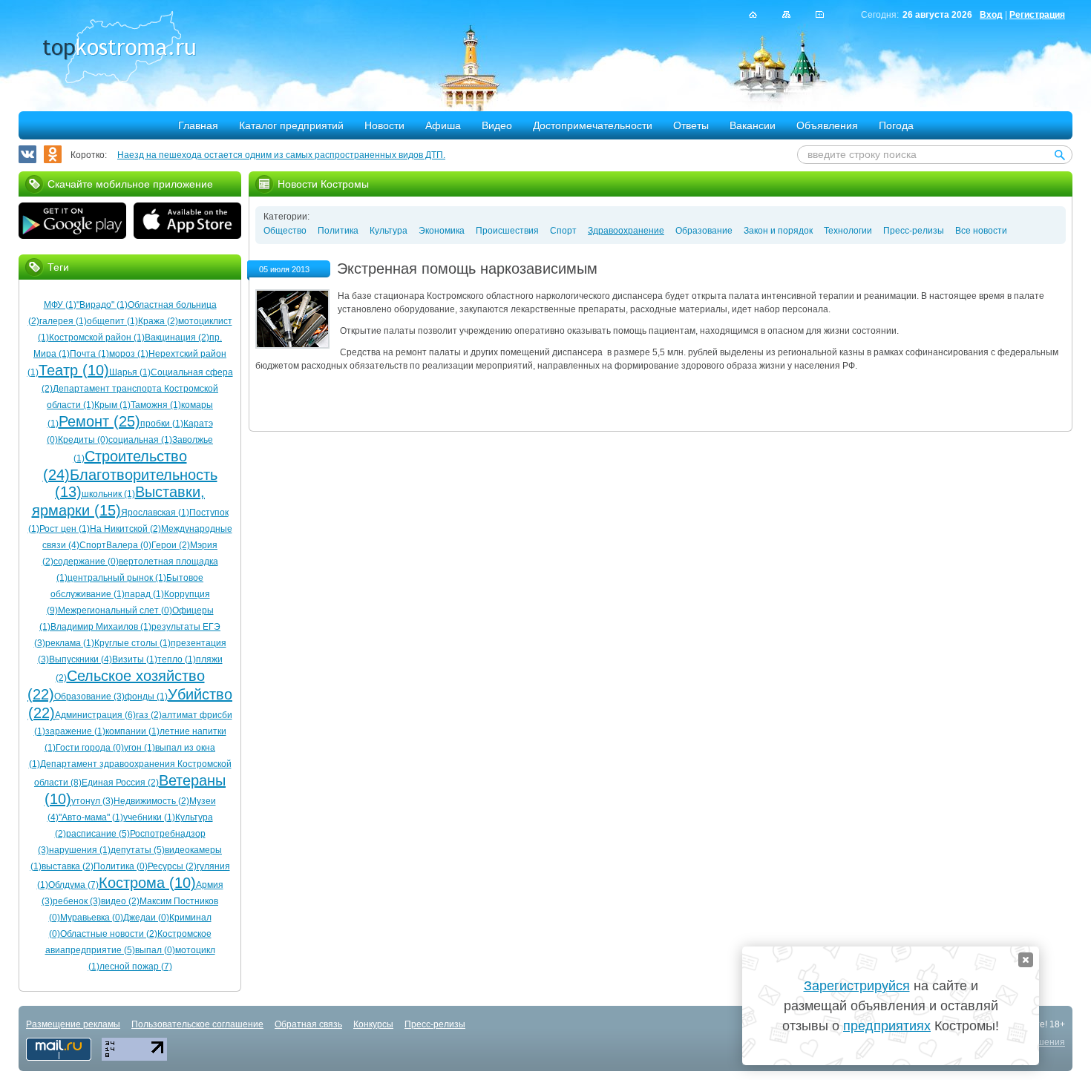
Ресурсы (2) (172, 866)
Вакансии (753, 125)
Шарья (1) (130, 372)
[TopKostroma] (753, 14)
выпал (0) (155, 950)
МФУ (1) (60, 305)
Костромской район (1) (97, 337)
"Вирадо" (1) (102, 305)
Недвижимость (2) (151, 801)
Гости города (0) (90, 747)
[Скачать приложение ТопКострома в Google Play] (72, 222)
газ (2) (149, 715)
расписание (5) (98, 834)
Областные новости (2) (108, 934)
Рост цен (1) (64, 529)
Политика (338, 230)
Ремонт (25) (99, 421)
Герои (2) (170, 545)
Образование (704, 230)
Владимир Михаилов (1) (100, 627)
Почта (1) (89, 354)
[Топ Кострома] (119, 49)
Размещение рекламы (73, 1024)
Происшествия (507, 230)
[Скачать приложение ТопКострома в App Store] (187, 222)
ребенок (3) (77, 901)
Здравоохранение (626, 230)
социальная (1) (140, 440)
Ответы (691, 125)
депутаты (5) (138, 850)
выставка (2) (68, 866)
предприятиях (887, 1025)
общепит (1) (112, 321)
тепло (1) (176, 659)
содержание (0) (86, 561)
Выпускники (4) (80, 659)
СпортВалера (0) (115, 545)
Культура (388, 230)
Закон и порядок (778, 230)
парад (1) (144, 594)
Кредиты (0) (83, 440)
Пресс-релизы (913, 230)
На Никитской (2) (125, 529)
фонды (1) (146, 696)
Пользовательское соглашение (197, 1024)
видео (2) (120, 901)
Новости (384, 125)
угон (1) (139, 747)
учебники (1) (149, 817)
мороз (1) (128, 354)
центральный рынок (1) (117, 578)
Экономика (442, 230)
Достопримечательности (592, 125)
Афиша (443, 125)
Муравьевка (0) (91, 917)
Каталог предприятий (291, 125)
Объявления (827, 125)
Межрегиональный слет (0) (115, 610)
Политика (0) (121, 866)
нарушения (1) (80, 850)
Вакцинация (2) (177, 337)
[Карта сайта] (786, 14)
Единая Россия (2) (120, 782)
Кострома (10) (147, 883)
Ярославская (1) (155, 512)
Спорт (563, 230)
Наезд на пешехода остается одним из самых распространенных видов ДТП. (281, 155)
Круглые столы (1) (132, 643)
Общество (285, 230)
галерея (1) (63, 321)
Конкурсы (373, 1024)
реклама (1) (69, 643)
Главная (198, 125)
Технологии (848, 230)
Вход (991, 15)
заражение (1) (75, 731)
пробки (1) (161, 423)
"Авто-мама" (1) (91, 817)
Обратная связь (308, 1024)
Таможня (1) (156, 405)
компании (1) (132, 731)
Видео (497, 125)
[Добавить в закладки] (820, 14)
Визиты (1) (134, 659)
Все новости (981, 230)
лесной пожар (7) (135, 966)
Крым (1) (112, 405)
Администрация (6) (95, 715)
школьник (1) (108, 494)
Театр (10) (74, 370)
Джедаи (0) (146, 917)
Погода (896, 125)
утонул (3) (92, 801)
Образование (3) (89, 696)
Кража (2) (158, 321)
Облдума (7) (73, 885)
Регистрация (1037, 15)
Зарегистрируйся (857, 985)
